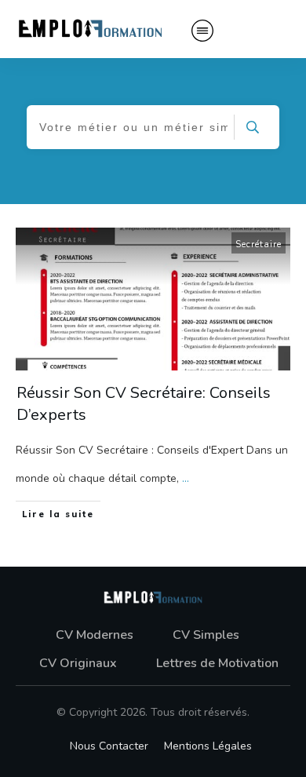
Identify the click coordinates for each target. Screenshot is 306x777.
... (185, 478)
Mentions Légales (208, 746)
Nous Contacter (109, 746)
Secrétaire (258, 244)
